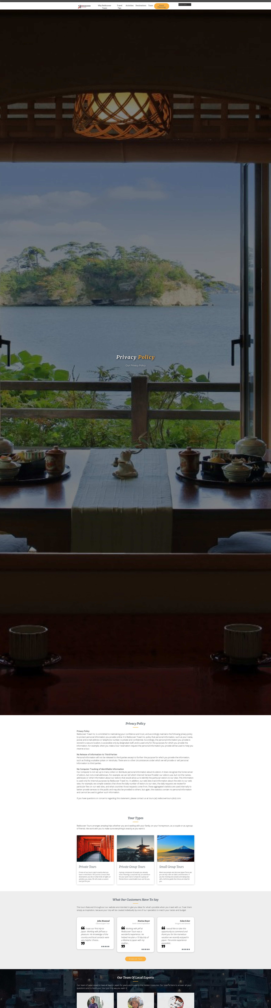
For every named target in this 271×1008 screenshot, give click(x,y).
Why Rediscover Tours (104, 6)
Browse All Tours (135, 959)
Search (185, 7)
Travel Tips (119, 6)
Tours (150, 5)
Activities (130, 5)
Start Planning (162, 6)
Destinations (141, 5)
